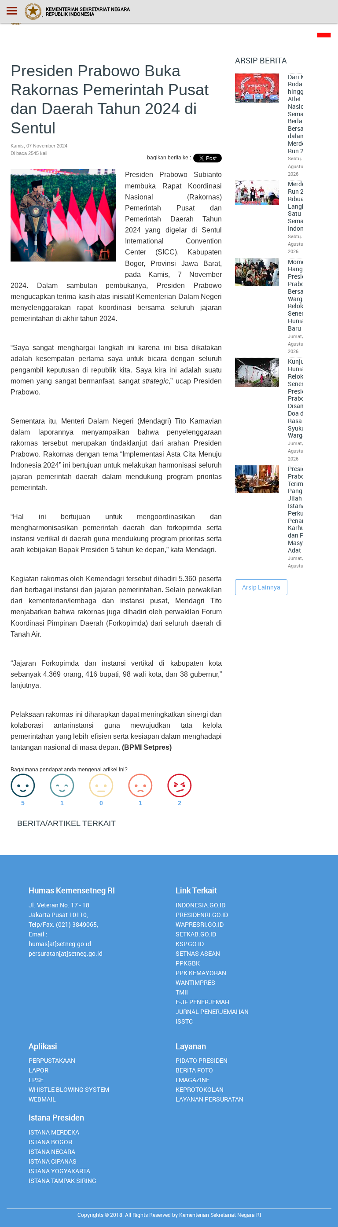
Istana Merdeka (54, 1132)
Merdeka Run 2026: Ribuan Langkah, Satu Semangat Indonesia (302, 206)
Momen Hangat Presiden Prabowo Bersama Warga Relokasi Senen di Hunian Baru (300, 295)
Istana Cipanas (53, 1161)
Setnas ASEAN (198, 953)
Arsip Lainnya (261, 587)
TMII (182, 992)
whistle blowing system (69, 1089)
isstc (184, 1021)
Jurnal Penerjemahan (212, 1011)
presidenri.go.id (202, 914)
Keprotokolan (200, 1089)
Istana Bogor (50, 1142)
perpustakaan (52, 1060)
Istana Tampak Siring (62, 1180)
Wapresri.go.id (200, 924)
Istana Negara (52, 1151)
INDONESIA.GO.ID (200, 905)
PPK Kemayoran (201, 973)
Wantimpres (195, 982)
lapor (38, 1070)
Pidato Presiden (202, 1060)
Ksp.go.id (190, 944)
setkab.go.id (196, 934)
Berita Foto (194, 1070)
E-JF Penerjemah (202, 1002)
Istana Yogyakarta (59, 1171)
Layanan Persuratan (209, 1099)
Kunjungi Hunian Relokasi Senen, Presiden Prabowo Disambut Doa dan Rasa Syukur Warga (301, 398)
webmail (42, 1099)
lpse (36, 1080)
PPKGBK (188, 963)
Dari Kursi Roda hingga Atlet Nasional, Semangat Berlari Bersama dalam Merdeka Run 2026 (302, 114)
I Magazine (192, 1080)
